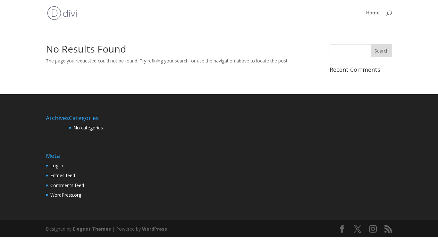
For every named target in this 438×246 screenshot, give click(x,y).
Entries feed (62, 175)
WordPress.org (65, 195)
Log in (56, 165)
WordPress (154, 229)
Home (372, 13)
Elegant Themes (92, 229)
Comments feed (67, 185)
